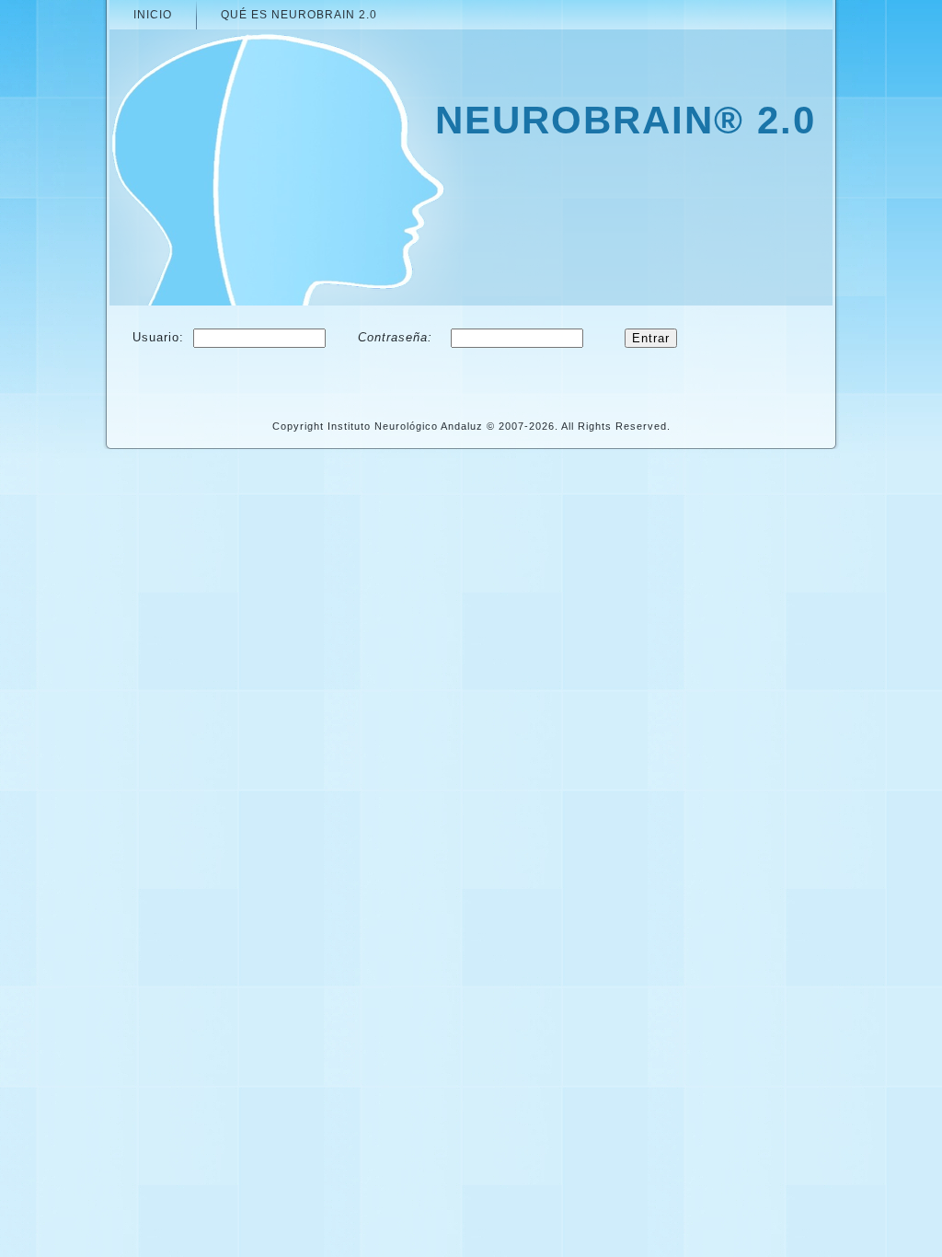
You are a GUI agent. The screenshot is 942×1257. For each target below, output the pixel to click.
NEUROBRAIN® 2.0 (625, 120)
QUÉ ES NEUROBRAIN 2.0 (299, 14)
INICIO (152, 14)
